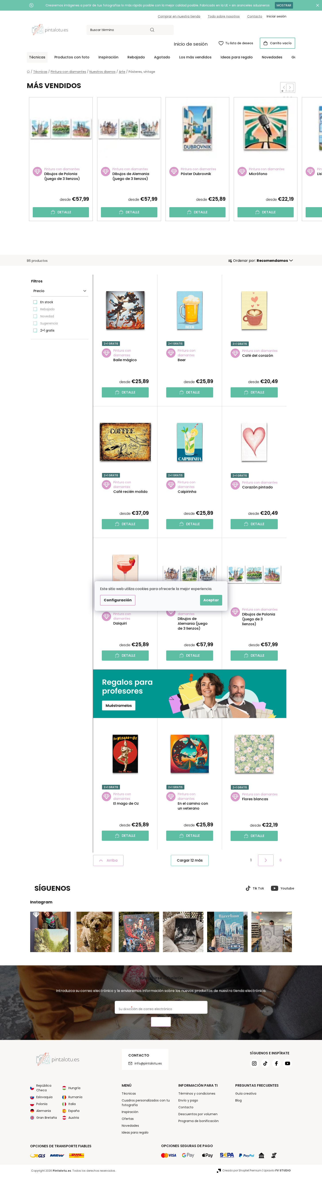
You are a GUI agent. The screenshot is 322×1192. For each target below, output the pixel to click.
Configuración (118, 600)
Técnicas (129, 1093)
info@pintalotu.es (148, 1063)
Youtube (287, 888)
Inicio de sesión (191, 44)
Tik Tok (258, 888)
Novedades (130, 1125)
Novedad (47, 316)
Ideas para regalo (135, 1132)
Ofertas (128, 1119)
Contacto (254, 16)
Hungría (74, 1088)
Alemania (43, 1111)
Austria (73, 1117)
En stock (46, 302)
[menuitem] (37, 57)
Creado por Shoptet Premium (242, 1170)
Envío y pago (188, 1100)
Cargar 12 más (190, 860)
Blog (238, 1100)
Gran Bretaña (46, 1117)
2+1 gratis (47, 330)
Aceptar (211, 600)
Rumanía (75, 1097)
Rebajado (47, 309)
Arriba (112, 860)
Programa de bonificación (198, 1121)
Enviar (161, 1021)
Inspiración (130, 1112)
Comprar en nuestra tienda (179, 16)
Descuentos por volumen (198, 1114)
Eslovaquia (44, 1097)
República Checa (43, 1087)
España (73, 1111)
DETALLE (64, 212)
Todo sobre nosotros (224, 16)
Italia (72, 1104)
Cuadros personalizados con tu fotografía (146, 1102)
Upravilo (277, 1170)
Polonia (41, 1104)
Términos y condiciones (196, 1093)
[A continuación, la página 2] (266, 860)
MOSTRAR (284, 5)
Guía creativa (245, 1093)
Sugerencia (49, 323)
